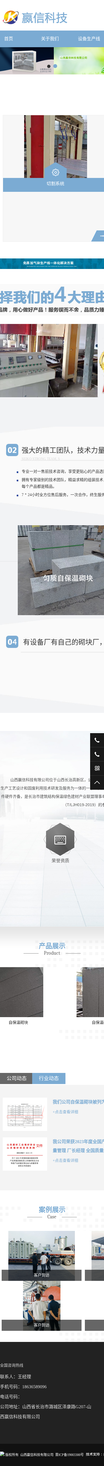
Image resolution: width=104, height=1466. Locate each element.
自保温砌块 (41, 1022)
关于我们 (50, 38)
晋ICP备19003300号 (69, 1455)
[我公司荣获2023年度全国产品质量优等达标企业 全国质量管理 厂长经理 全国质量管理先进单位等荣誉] (25, 1154)
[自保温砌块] (42, 992)
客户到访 (41, 1275)
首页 (8, 38)
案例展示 (52, 1209)
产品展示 (52, 946)
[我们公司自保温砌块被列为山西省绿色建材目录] (25, 1114)
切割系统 (55, 183)
